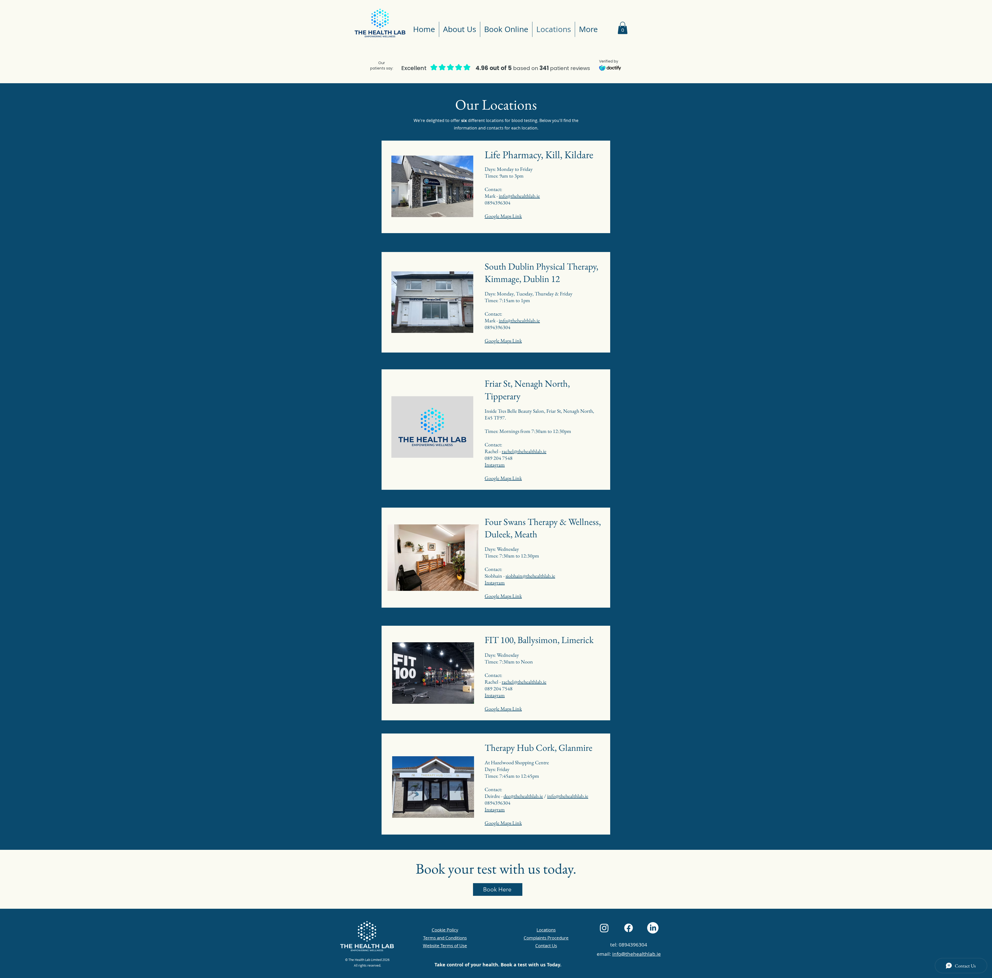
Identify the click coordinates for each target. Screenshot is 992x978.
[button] (622, 28)
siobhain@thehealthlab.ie (530, 575)
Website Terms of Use (445, 946)
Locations (546, 930)
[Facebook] (628, 928)
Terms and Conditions (445, 938)
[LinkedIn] (652, 928)
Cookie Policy (445, 930)
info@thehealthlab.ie (519, 196)
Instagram (495, 464)
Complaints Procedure (546, 938)
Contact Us (546, 946)
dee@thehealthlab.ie (523, 796)
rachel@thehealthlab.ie (524, 451)
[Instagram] (604, 928)
